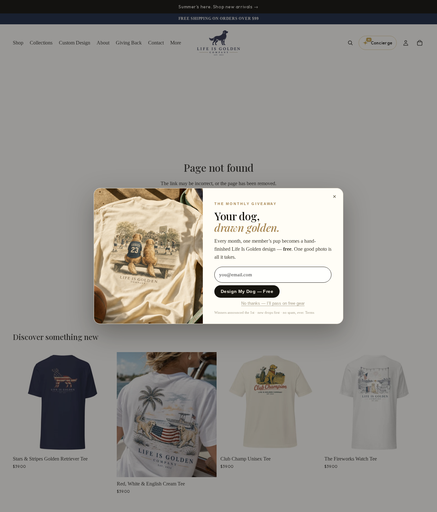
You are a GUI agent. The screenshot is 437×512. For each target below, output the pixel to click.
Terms (309, 312)
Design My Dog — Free (247, 291)
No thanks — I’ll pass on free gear (273, 303)
